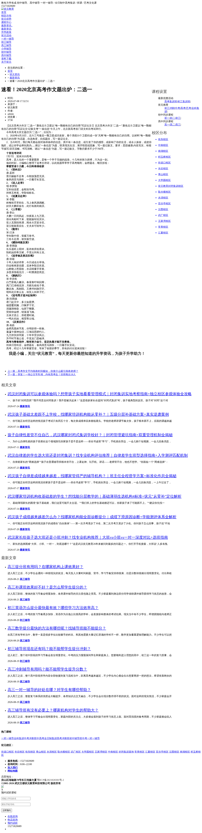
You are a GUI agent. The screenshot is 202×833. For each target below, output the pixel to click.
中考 (177, 108)
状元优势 (6, 19)
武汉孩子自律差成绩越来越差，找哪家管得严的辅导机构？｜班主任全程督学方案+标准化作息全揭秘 (92, 476)
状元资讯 (15, 74)
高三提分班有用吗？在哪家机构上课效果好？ (45, 567)
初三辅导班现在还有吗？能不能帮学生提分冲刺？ (49, 649)
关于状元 (6, 62)
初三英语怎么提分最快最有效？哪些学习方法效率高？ (53, 608)
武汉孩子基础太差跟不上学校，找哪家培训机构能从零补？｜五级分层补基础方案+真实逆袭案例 (88, 414)
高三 (178, 124)
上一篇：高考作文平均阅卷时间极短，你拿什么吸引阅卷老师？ (43, 371)
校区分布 (6, 15)
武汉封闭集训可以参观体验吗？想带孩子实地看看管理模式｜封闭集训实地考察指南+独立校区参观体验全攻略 (100, 394)
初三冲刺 (169, 108)
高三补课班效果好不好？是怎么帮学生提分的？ (47, 587)
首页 (3, 12)
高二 (172, 124)
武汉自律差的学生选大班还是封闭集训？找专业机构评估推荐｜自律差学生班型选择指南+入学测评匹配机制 (98, 455)
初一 (166, 118)
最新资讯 (7, 25)
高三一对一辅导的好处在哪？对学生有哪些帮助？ (49, 690)
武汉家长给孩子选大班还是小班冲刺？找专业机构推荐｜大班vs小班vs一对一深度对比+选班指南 (88, 537)
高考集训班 (170, 101)
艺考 (188, 108)
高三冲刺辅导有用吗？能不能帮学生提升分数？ (47, 669)
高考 (183, 108)
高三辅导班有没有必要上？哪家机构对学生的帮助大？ (53, 710)
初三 (178, 118)
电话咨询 (13, 819)
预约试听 (13, 823)
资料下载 (6, 58)
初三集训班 (184, 101)
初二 (172, 118)
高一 (166, 124)
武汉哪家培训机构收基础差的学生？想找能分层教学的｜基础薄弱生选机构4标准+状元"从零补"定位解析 (94, 496)
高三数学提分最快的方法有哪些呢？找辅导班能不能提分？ (57, 628)
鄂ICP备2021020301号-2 (50, 780)
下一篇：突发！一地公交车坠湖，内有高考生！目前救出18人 (42, 374)
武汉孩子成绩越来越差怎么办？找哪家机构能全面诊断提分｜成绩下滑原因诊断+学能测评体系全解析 (92, 517)
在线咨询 (13, 816)
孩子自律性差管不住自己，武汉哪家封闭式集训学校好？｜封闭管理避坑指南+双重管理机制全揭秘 (90, 435)
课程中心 (6, 22)
